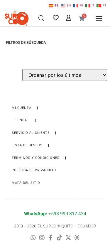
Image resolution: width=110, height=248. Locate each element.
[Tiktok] (59, 238)
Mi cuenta (21, 108)
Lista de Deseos (27, 145)
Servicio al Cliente (31, 133)
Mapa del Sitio (26, 183)
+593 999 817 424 (55, 214)
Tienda (20, 120)
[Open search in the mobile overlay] (41, 18)
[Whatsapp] (33, 238)
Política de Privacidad (34, 170)
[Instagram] (42, 238)
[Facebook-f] (51, 238)
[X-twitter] (68, 238)
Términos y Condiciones (36, 158)
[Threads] (77, 238)
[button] (99, 18)
